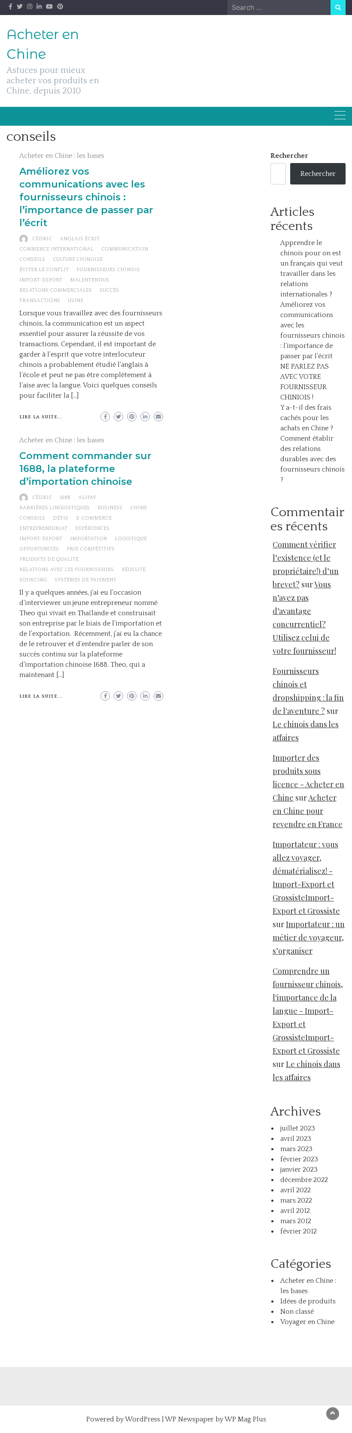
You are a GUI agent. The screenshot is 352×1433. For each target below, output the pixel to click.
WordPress (142, 1419)
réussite (133, 569)
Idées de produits (308, 1301)
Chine (138, 508)
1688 (65, 497)
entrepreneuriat (43, 528)
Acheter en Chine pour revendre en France (308, 810)
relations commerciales (55, 290)
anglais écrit (80, 239)
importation (88, 538)
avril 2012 (295, 1211)
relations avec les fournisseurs (66, 569)
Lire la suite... (41, 417)
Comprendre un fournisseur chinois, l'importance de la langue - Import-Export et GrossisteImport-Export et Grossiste (308, 1011)
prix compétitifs (91, 549)
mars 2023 (296, 1149)
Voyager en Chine (307, 1322)
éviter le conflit (44, 269)
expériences (92, 528)
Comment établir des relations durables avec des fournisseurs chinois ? (312, 459)
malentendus (89, 280)
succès (109, 290)
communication (124, 249)
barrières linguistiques (54, 508)
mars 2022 (296, 1200)
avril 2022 (295, 1190)
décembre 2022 (304, 1180)
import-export (40, 280)
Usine (75, 300)
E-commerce (94, 518)
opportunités (39, 549)
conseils (32, 259)
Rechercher (289, 156)
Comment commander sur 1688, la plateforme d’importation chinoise (85, 468)
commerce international (56, 249)
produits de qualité (49, 559)
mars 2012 (295, 1221)
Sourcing (33, 580)
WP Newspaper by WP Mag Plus (215, 1419)
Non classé (297, 1311)
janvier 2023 (299, 1169)
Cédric (42, 239)
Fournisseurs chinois (108, 269)
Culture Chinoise (78, 259)
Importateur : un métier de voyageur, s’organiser (309, 937)
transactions (39, 300)
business (109, 508)
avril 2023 (295, 1139)
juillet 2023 (297, 1128)
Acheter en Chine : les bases (61, 156)
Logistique (131, 538)
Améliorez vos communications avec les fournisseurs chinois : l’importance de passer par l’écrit (86, 197)
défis (60, 518)
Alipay (87, 497)
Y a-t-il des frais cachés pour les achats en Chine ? (306, 418)
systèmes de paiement (85, 580)
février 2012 (298, 1231)
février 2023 (299, 1159)
